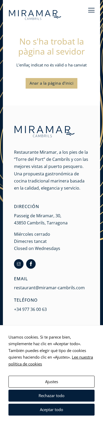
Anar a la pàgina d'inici (51, 83)
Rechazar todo (51, 395)
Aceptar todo (51, 409)
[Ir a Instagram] (19, 264)
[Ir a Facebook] (31, 264)
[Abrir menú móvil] (91, 10)
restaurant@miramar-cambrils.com (49, 288)
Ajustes (51, 381)
